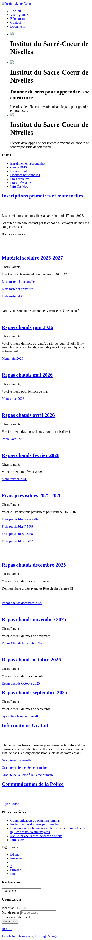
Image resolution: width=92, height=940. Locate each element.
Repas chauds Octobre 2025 (21, 683)
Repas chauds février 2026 (30, 455)
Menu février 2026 (14, 479)
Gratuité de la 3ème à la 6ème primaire (28, 775)
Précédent (17, 858)
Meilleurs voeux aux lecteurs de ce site (36, 836)
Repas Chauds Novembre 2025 (23, 643)
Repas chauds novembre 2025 (34, 619)
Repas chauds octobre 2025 (31, 659)
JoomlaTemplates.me (16, 936)
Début (14, 854)
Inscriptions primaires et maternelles (42, 196)
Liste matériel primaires (17, 289)
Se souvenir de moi (15, 917)
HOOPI (7, 929)
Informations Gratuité (26, 725)
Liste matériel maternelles (19, 281)
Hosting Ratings (46, 936)
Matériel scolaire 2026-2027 (32, 258)
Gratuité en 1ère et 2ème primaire (24, 767)
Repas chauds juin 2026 (27, 327)
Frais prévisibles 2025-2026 (32, 495)
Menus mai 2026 (13, 398)
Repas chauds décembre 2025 (34, 565)
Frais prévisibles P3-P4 (17, 534)
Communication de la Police (33, 784)
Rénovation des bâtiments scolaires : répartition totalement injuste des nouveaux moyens (49, 830)
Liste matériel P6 (13, 296)
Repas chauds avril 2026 (28, 415)
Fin (12, 874)
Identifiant (8, 908)
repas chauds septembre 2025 (21, 716)
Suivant (15, 870)
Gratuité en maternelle (16, 760)
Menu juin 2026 (12, 358)
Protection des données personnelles (34, 824)
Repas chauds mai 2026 (27, 375)
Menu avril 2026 (14, 439)
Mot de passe (11, 912)
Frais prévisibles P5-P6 (17, 526)
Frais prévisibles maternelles (21, 519)
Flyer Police (11, 804)
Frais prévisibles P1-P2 (17, 541)
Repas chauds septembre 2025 (34, 692)
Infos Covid (18, 840)
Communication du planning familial (35, 820)
